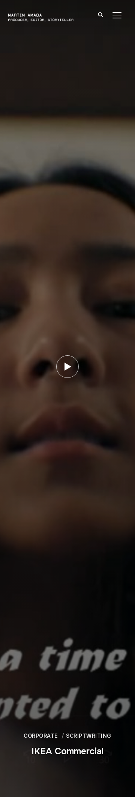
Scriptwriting (88, 735)
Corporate (41, 735)
